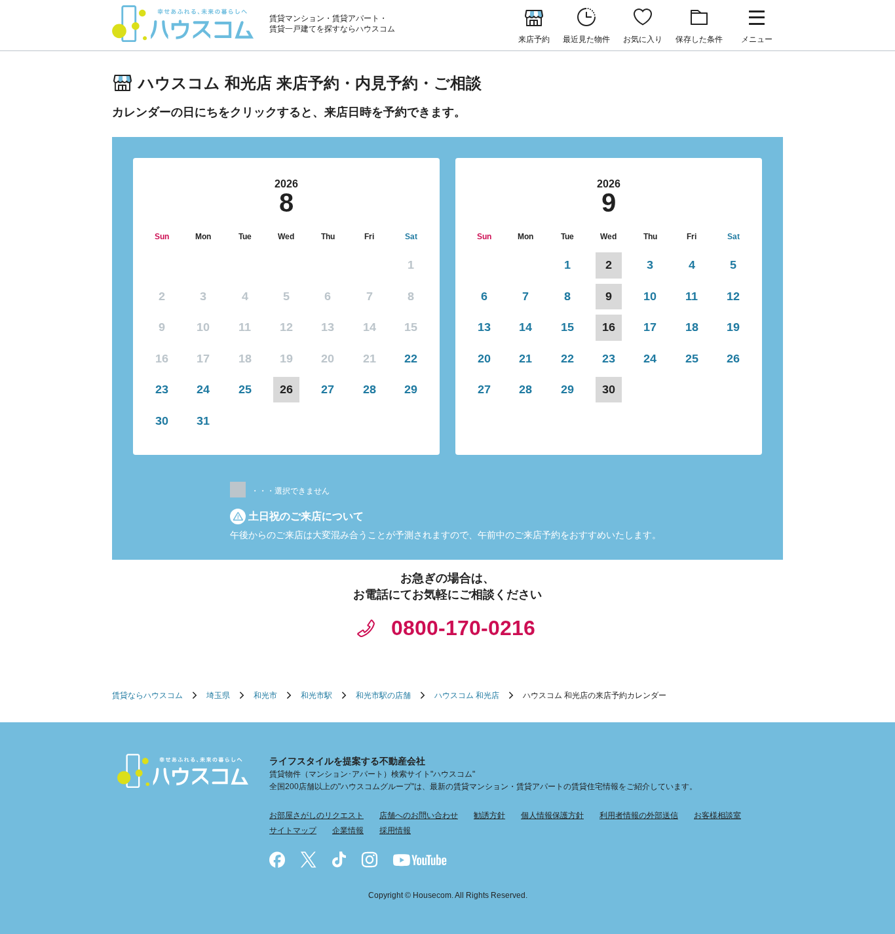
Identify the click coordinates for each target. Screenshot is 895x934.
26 (733, 358)
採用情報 (395, 830)
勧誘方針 (489, 815)
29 (410, 389)
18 (691, 327)
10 (650, 296)
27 (327, 389)
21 (525, 358)
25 (245, 389)
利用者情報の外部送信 (639, 815)
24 (203, 389)
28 (369, 389)
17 (650, 327)
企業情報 (348, 830)
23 (161, 389)
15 (567, 327)
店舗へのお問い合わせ (418, 815)
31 (203, 420)
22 (410, 358)
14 (525, 327)
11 (691, 296)
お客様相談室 (717, 815)
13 (484, 327)
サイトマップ (292, 830)
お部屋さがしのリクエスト (316, 815)
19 (733, 327)
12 (733, 296)
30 (161, 420)
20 (484, 358)
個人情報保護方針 (552, 815)
